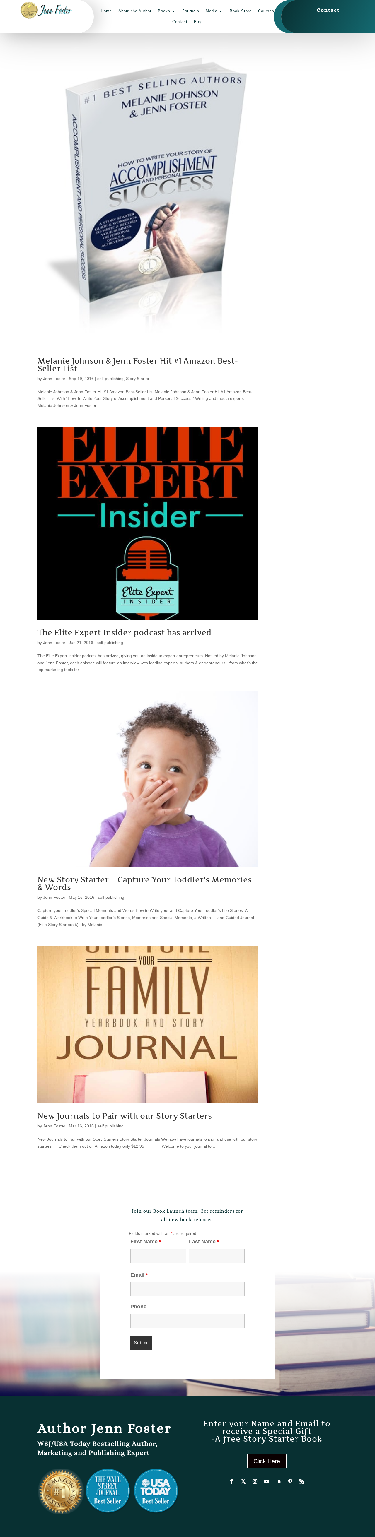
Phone (138, 1307)
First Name (145, 1242)
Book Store (241, 11)
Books (164, 11)
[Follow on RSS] (301, 1481)
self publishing (110, 378)
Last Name (204, 1242)
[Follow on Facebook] (231, 1481)
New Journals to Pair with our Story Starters (125, 1115)
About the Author (134, 11)
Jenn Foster (54, 378)
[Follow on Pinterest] (290, 1481)
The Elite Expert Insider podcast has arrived (125, 632)
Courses (266, 11)
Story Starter (137, 378)
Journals (191, 11)
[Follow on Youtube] (266, 1481)
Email (139, 1275)
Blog (198, 22)
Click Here (266, 1461)
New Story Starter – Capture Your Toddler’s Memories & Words (145, 883)
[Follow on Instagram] (255, 1481)
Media (211, 11)
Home (106, 11)
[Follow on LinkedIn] (278, 1481)
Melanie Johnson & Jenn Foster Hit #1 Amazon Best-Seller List (138, 364)
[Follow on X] (243, 1481)
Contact (180, 22)
